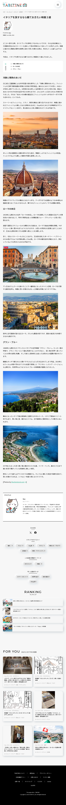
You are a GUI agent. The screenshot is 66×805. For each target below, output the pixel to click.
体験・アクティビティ (38, 551)
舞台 (39, 564)
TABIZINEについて (19, 773)
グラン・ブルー (16, 69)
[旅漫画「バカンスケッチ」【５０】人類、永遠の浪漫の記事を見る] (48, 665)
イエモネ (39, 781)
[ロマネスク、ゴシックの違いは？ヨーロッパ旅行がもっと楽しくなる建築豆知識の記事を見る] (7, 619)
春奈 (45, 745)
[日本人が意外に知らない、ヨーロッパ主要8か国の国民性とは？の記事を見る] (48, 734)
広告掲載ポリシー (21, 777)
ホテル (41, 546)
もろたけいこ (16, 676)
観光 (9, 546)
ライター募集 (46, 777)
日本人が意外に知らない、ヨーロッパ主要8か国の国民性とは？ (48, 748)
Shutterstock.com (17, 482)
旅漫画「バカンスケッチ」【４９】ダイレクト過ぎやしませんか (17, 713)
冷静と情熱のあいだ (17, 64)
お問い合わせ (34, 777)
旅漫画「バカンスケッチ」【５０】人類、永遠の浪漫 (48, 679)
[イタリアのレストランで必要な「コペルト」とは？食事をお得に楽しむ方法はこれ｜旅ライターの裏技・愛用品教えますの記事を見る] (48, 699)
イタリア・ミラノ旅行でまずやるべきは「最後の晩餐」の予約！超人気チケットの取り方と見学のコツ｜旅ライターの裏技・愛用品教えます (17, 680)
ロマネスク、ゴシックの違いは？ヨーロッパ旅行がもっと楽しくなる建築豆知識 (31, 618)
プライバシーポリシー (46, 773)
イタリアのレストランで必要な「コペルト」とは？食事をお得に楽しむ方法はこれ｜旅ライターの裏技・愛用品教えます (48, 714)
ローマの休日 (15, 66)
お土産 (30, 546)
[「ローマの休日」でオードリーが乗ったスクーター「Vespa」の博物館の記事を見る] (7, 628)
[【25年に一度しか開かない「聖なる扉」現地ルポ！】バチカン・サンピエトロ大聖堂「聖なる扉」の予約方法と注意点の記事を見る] (17, 734)
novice (49, 781)
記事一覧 (17, 781)
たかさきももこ (46, 676)
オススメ (27, 564)
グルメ (19, 546)
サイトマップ (28, 781)
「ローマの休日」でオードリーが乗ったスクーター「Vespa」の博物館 (29, 626)
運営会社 (32, 773)
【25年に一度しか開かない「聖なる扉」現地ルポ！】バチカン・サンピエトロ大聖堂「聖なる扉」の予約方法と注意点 (17, 749)
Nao (10, 33)
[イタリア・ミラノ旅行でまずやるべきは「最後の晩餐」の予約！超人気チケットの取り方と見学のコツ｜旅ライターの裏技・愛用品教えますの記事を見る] (17, 665)
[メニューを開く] (57, 4)
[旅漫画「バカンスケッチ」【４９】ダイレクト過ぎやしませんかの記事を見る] (17, 699)
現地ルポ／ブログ (54, 546)
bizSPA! (33, 785)
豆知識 (24, 551)
